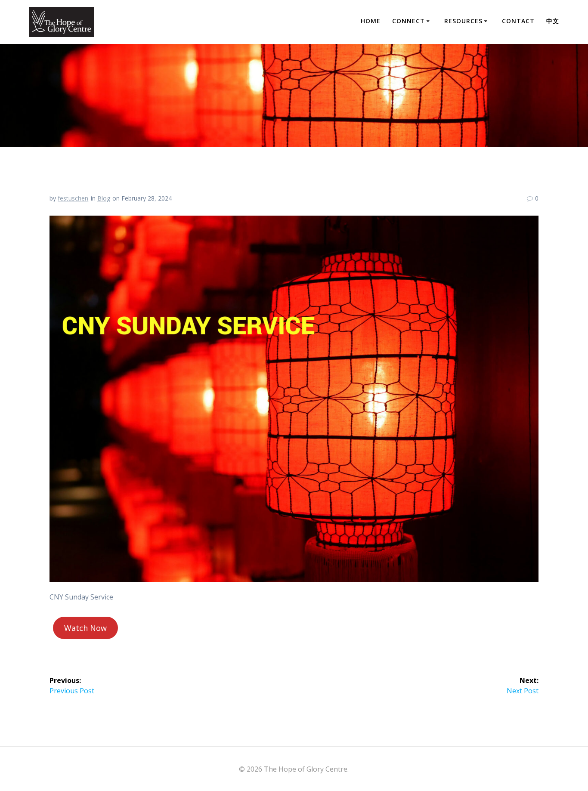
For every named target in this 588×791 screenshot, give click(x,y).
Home (371, 21)
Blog (103, 198)
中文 (552, 21)
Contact (518, 21)
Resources (463, 21)
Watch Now (85, 628)
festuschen (73, 198)
